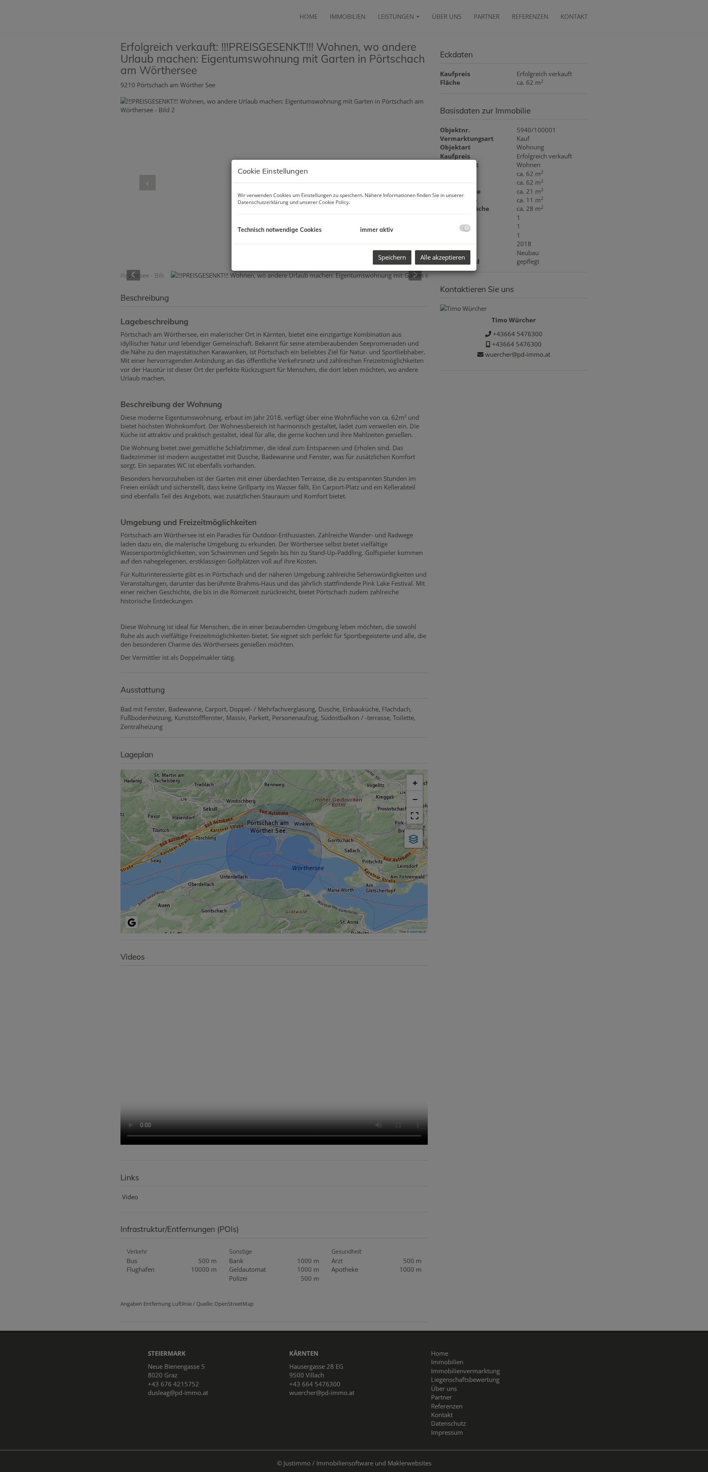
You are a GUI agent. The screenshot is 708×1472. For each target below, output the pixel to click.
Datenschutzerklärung (263, 202)
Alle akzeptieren (442, 257)
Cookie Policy (334, 202)
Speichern (392, 257)
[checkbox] (464, 227)
